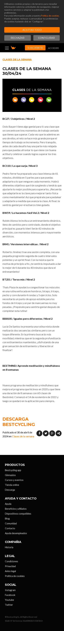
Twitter (9, 604)
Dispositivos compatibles (18, 513)
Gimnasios (10, 475)
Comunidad (11, 523)
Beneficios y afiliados (16, 508)
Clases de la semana (17, 59)
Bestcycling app (13, 470)
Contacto (10, 528)
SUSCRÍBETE (35, 47)
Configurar (46, 37)
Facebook (10, 595)
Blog (7, 518)
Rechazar (17, 37)
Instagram (10, 590)
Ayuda (8, 503)
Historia (9, 547)
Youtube (9, 599)
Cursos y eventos (14, 480)
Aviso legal (10, 571)
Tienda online (12, 484)
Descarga (10, 489)
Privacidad (10, 566)
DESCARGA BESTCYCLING (18, 421)
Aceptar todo (32, 29)
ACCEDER (53, 48)
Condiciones (11, 561)
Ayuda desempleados (16, 533)
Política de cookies (50, 15)
